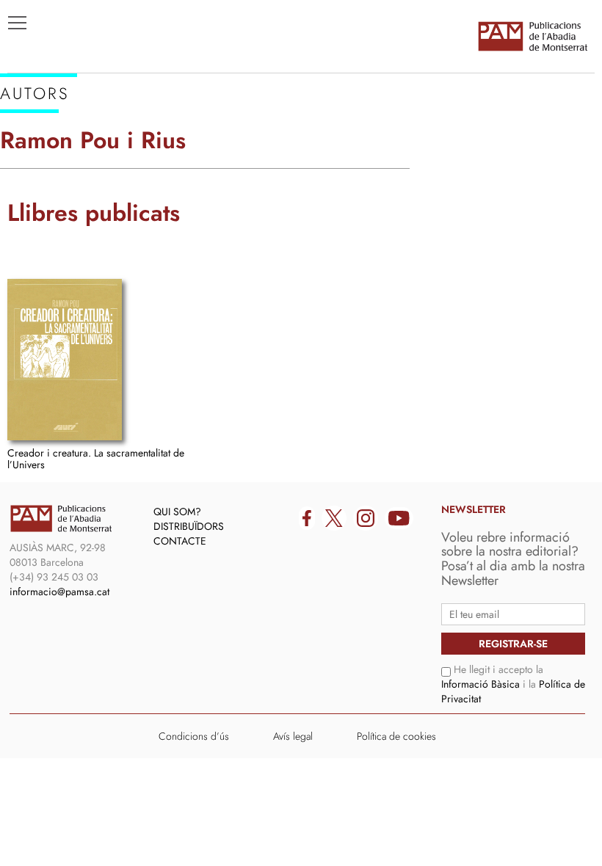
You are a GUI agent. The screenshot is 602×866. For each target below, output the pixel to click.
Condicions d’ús (194, 736)
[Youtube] (399, 518)
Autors (38, 177)
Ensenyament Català (81, 199)
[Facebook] (307, 518)
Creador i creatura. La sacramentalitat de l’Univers (95, 458)
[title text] (532, 36)
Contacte (179, 541)
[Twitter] (334, 518)
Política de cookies (396, 736)
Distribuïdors (188, 526)
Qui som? (177, 511)
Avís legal (293, 736)
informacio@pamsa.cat (59, 591)
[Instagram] (365, 518)
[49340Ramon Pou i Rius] (64, 359)
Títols (34, 155)
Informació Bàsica (480, 684)
